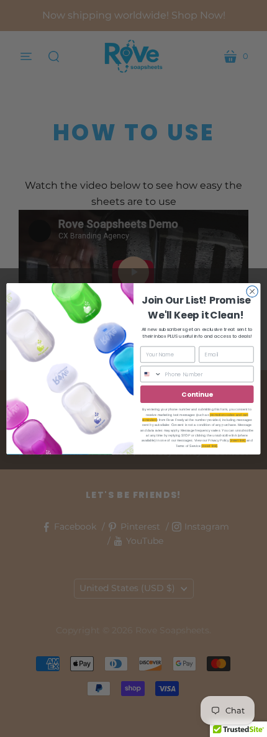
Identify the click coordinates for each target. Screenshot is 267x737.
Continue (196, 394)
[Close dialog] (252, 291)
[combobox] (151, 373)
